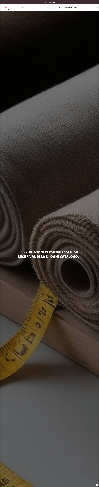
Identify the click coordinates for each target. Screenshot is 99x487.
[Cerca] (91, 7)
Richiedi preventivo (49, 2)
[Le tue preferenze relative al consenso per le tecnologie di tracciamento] (97, 485)
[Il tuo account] (94, 7)
